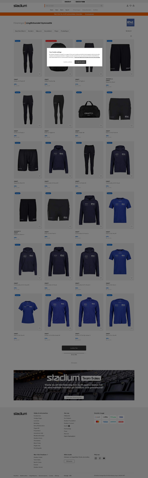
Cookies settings (68, 61)
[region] (74, 57)
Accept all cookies (80, 62)
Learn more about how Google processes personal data (87, 57)
